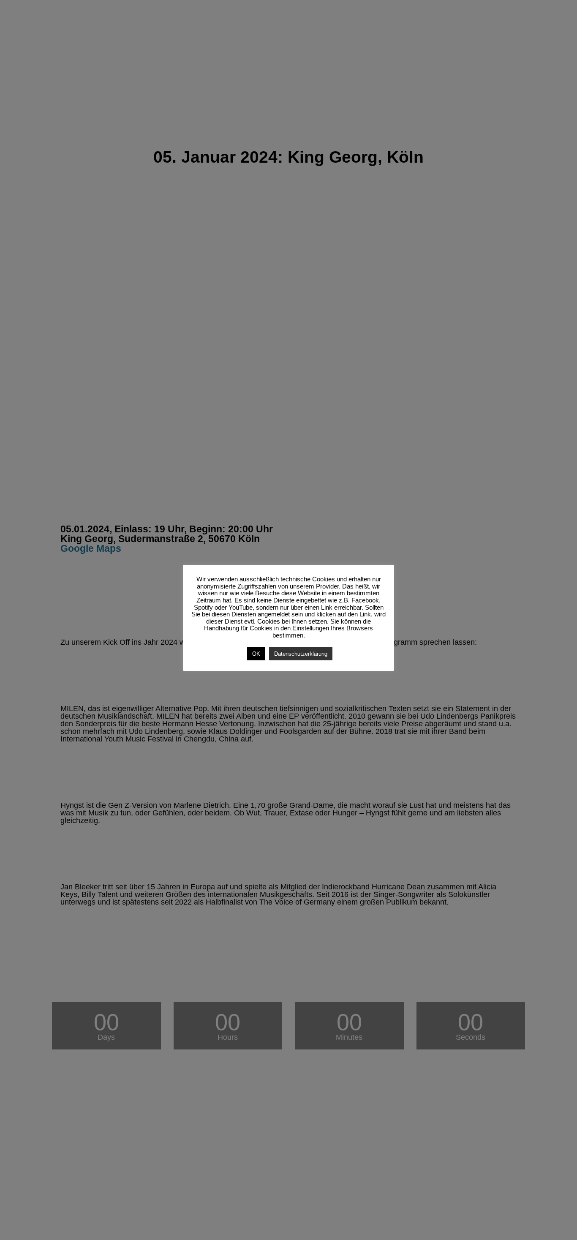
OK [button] (256, 654)
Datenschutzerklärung (300, 654)
